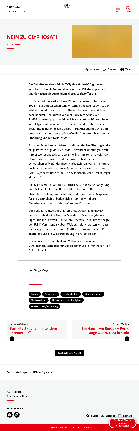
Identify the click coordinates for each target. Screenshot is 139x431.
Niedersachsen (38, 300)
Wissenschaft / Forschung (44, 306)
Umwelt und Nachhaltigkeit (66, 300)
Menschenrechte (93, 294)
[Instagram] (17, 414)
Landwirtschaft (70, 294)
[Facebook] (9, 414)
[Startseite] (8, 372)
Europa (34, 294)
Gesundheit (51, 294)
